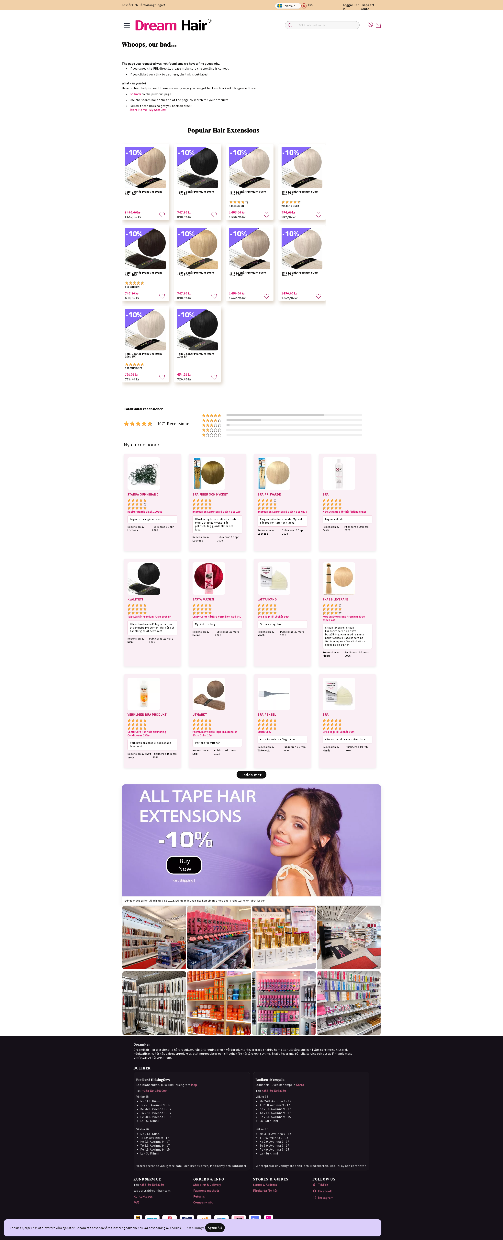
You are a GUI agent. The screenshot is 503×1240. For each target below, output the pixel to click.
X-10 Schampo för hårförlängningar (344, 511)
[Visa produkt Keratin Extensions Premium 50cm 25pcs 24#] (339, 595)
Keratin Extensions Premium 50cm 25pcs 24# (344, 618)
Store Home (138, 110)
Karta (300, 1085)
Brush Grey (265, 732)
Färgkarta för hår (265, 1190)
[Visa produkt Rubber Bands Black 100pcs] (144, 490)
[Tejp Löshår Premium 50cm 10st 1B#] (145, 248)
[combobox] (322, 25)
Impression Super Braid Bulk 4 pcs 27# (217, 511)
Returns (199, 1196)
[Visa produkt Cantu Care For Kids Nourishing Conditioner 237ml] (144, 710)
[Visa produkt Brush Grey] (274, 710)
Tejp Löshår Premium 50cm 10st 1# (195, 193)
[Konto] (370, 24)
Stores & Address (265, 1185)
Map (194, 1085)
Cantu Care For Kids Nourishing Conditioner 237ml (147, 733)
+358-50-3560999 (154, 1091)
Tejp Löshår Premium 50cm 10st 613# (195, 274)
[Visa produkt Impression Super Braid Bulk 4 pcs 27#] (209, 490)
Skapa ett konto (367, 7)
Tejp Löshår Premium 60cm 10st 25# (247, 193)
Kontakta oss (143, 1196)
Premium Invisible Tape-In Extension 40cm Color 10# (215, 733)
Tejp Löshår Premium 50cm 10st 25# (300, 193)
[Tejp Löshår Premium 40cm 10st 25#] (145, 329)
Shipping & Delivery (207, 1185)
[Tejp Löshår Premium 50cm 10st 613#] (197, 248)
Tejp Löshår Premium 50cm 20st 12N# (247, 274)
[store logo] (173, 25)
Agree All (215, 1228)
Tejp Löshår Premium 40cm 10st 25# (143, 355)
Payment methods (206, 1190)
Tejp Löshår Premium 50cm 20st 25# (300, 274)
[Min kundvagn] (378, 25)
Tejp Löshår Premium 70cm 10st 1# (149, 616)
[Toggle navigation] (127, 25)
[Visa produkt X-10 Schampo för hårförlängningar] (339, 490)
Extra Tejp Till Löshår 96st (273, 616)
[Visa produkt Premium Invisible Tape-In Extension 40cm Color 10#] (209, 710)
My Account (157, 110)
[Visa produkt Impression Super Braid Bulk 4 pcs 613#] (274, 490)
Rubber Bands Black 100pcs (145, 511)
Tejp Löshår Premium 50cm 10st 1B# (143, 274)
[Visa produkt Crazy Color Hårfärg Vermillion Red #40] (209, 595)
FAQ (136, 1202)
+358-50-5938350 (274, 1091)
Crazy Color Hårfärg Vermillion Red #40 (217, 616)
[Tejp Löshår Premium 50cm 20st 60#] (145, 167)
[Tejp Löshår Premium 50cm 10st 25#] (302, 167)
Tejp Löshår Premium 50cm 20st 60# (143, 193)
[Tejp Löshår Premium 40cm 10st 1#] (197, 329)
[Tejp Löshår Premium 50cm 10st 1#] (197, 167)
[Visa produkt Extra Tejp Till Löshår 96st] (274, 595)
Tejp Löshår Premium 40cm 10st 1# (195, 355)
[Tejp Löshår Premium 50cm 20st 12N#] (249, 248)
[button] (308, 6)
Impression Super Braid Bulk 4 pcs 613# (282, 511)
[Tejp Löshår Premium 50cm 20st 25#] (302, 248)
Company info (203, 1202)
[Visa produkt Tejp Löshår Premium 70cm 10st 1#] (144, 595)
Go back (135, 94)
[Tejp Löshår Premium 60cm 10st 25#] (249, 167)
